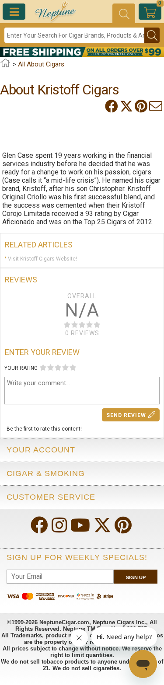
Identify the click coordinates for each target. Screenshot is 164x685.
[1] (43, 367)
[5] (73, 367)
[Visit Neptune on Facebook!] (40, 526)
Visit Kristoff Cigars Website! (42, 259)
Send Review (126, 415)
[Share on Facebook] (112, 106)
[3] (58, 367)
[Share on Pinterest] (142, 106)
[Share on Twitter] (127, 106)
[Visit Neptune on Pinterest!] (124, 526)
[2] (50, 367)
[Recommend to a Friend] (156, 106)
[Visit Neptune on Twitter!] (103, 526)
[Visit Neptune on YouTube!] (81, 526)
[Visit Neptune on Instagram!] (60, 526)
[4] (65, 367)
